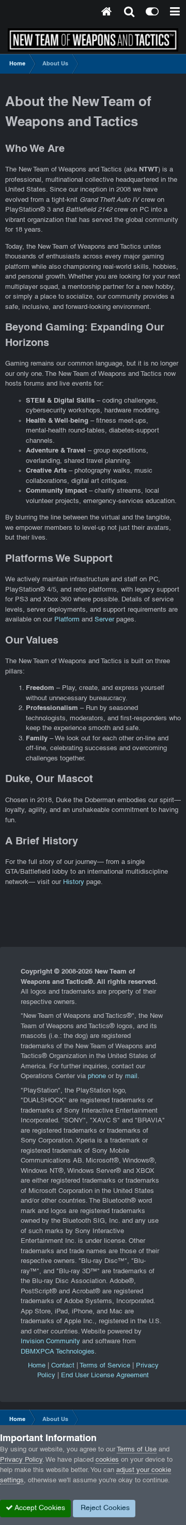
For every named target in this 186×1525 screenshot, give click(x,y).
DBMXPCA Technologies (58, 1352)
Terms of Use (137, 1450)
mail (131, 1076)
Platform (67, 620)
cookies (107, 1460)
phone (97, 1076)
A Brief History (41, 841)
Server (104, 620)
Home (36, 1366)
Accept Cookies (39, 1508)
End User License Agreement (105, 1376)
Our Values (31, 641)
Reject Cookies (104, 1508)
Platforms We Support (59, 559)
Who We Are (35, 149)
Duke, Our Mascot (49, 779)
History (73, 882)
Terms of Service (105, 1366)
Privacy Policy (21, 1460)
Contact (62, 1366)
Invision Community (50, 1342)
